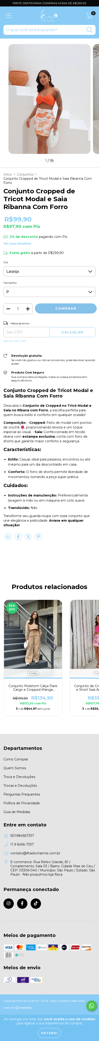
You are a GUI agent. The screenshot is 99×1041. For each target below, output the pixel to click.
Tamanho (10, 282)
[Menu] (8, 16)
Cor (5, 262)
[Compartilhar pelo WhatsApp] (8, 537)
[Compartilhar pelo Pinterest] (38, 538)
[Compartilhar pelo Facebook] (19, 538)
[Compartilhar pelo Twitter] (29, 538)
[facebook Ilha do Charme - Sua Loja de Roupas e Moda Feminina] (22, 903)
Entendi (49, 1033)
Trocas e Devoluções (20, 786)
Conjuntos (25, 174)
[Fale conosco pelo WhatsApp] (91, 1006)
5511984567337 (22, 836)
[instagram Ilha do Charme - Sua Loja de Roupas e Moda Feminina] (8, 903)
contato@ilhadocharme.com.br (35, 853)
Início (7, 174)
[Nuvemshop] (17, 1008)
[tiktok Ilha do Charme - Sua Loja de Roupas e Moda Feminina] (36, 903)
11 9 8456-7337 (22, 844)
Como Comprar (15, 759)
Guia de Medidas (16, 812)
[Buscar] (89, 29)
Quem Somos (14, 768)
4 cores (33, 673)
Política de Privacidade (21, 803)
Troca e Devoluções (19, 777)
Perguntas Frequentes (21, 794)
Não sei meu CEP (14, 341)
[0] (89, 17)
